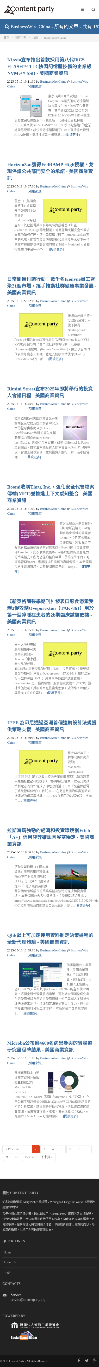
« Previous (12, 1149)
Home (7, 1252)
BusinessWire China (53, 81)
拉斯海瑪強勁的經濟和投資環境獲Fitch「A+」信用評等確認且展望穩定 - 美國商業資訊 (50, 837)
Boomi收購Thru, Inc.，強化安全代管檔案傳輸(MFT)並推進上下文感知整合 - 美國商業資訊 (50, 493)
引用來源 (35, 86)
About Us (10, 1262)
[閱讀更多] (72, 135)
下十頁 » (47, 1157)
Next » (29, 1157)
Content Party (16, 1361)
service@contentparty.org (28, 1300)
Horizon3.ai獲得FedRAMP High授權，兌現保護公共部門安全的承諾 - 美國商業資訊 (50, 171)
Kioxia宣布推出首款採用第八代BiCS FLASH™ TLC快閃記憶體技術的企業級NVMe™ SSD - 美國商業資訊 (49, 66)
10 (16, 1157)
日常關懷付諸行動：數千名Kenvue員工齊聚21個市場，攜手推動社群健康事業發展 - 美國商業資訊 (52, 286)
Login (8, 1272)
